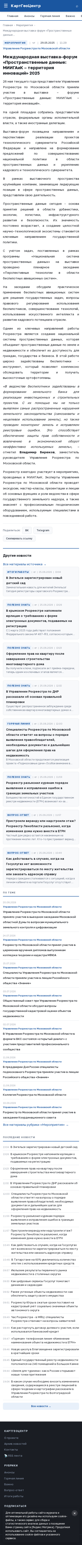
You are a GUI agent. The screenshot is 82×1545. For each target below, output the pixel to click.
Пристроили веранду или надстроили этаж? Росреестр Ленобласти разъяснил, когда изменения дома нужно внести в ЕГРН (41, 1234)
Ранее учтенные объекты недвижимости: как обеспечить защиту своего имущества (42, 1293)
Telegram (43, 530)
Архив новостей (15, 1443)
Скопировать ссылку (19, 538)
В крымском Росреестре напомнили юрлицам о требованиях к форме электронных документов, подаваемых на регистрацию (44, 1157)
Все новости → (41, 1406)
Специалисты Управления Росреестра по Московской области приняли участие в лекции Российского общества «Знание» (40, 978)
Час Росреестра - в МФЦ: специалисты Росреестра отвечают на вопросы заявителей (43, 1318)
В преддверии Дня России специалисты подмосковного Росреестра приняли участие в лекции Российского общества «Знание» (41, 1072)
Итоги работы (13, 1496)
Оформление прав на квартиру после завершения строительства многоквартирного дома (43, 1172)
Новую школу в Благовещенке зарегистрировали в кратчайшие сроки (45, 1351)
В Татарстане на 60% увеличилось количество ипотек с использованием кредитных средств (43, 1261)
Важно (70, 16)
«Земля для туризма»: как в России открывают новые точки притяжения (43, 1372)
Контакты (11, 1449)
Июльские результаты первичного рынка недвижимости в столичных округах (39, 1272)
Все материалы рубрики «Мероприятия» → (36, 1124)
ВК (27, 530)
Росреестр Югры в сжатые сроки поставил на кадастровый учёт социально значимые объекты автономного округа (44, 1306)
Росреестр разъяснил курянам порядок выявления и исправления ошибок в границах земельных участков (42, 1219)
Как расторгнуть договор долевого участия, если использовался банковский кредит (45, 1329)
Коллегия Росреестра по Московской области (34, 1094)
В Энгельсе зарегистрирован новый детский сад (44, 1147)
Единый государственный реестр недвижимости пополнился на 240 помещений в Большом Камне (45, 1361)
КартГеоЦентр (26, 5)
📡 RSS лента (13, 1455)
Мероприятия (24, 25)
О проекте (11, 1437)
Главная (12, 16)
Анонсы (29, 16)
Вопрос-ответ (14, 1490)
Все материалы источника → (24, 564)
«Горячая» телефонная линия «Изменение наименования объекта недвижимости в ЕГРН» (43, 1340)
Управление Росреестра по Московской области (36, 48)
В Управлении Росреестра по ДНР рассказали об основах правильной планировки (44, 1184)
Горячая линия (50, 16)
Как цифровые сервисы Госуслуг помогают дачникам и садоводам (40, 1282)
